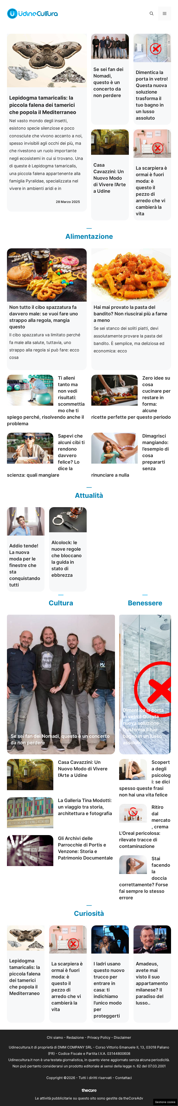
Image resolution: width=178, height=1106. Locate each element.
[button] (151, 13)
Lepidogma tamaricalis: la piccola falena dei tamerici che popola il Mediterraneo (42, 105)
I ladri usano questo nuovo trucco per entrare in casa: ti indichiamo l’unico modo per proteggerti (109, 990)
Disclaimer (122, 1037)
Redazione (75, 1037)
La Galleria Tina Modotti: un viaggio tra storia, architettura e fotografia (85, 807)
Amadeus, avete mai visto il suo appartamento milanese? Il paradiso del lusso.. (152, 983)
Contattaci (123, 1078)
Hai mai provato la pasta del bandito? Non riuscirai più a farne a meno (130, 313)
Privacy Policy (98, 1037)
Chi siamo (55, 1037)
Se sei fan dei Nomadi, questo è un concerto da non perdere (108, 82)
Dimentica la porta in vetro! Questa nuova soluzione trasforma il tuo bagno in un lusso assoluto (143, 726)
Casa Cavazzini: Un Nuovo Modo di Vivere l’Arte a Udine (109, 178)
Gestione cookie (165, 1102)
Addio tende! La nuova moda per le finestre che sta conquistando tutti (24, 565)
